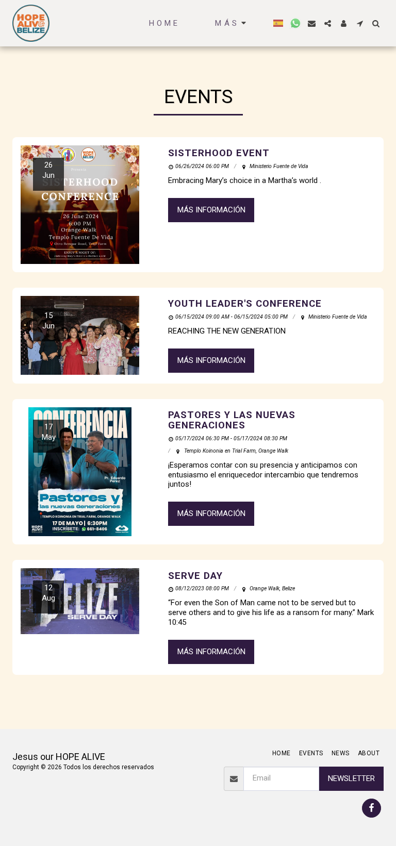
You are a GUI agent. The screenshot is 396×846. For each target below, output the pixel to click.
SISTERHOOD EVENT (219, 153)
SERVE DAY (195, 576)
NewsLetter (351, 778)
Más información (211, 209)
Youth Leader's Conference (245, 303)
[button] (295, 23)
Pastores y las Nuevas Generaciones (231, 420)
